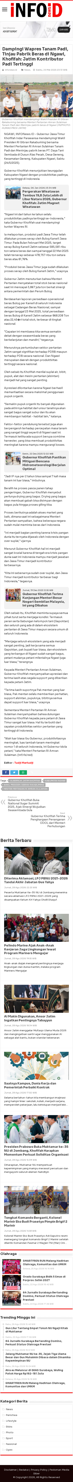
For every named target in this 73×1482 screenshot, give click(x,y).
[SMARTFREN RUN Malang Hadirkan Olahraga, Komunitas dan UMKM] (11, 1266)
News (27, 70)
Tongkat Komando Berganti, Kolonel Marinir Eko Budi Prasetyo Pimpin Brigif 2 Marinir (35, 1222)
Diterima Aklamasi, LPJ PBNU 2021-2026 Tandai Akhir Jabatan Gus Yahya (36, 880)
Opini (9, 1449)
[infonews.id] (36, 9)
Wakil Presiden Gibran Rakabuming (24, 784)
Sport (9, 1438)
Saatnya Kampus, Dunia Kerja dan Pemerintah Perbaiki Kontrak (30, 1085)
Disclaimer (10, 1469)
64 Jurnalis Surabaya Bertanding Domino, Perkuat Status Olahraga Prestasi (46, 1296)
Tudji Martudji (23, 762)
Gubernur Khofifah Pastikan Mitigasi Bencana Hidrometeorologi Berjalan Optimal (44, 463)
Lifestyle (11, 1420)
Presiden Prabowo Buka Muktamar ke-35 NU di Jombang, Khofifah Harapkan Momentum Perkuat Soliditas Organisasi (36, 1151)
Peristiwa (11, 1415)
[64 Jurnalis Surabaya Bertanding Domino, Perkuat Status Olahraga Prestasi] (11, 1298)
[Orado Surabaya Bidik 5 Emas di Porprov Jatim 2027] (11, 1282)
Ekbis (9, 1426)
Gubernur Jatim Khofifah (25, 780)
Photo (9, 1432)
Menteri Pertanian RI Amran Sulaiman (26, 789)
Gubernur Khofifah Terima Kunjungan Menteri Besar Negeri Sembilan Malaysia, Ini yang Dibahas (43, 600)
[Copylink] (32, 772)
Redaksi (24, 1469)
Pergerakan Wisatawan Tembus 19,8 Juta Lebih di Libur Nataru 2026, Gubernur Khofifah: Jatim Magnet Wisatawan (44, 199)
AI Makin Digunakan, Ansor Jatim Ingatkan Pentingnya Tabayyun (29, 1018)
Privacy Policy (39, 1469)
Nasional (11, 1444)
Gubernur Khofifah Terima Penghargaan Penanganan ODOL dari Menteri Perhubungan (48, 820)
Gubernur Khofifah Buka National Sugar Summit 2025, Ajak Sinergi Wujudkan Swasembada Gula (26, 804)
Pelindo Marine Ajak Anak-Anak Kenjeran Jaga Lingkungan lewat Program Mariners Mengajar (30, 949)
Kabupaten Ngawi (55, 780)
